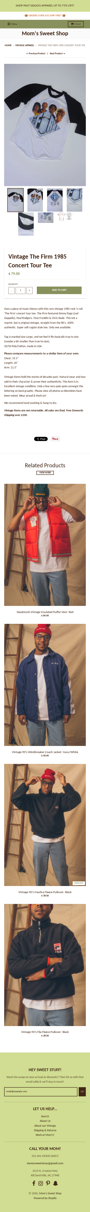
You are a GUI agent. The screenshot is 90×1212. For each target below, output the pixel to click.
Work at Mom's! (45, 1135)
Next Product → (57, 54)
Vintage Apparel (24, 45)
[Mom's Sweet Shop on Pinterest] (48, 1184)
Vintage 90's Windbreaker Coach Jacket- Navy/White (45, 752)
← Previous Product (35, 54)
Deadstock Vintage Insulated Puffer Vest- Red (45, 612)
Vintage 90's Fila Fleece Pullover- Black (45, 1032)
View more (45, 473)
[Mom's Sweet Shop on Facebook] (33, 1184)
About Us (45, 1121)
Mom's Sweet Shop (45, 34)
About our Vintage (45, 1125)
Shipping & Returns (45, 1130)
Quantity (13, 284)
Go (82, 1092)
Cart (78, 24)
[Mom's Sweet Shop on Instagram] (40, 1184)
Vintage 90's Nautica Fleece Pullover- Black (45, 892)
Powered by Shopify (45, 1198)
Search (45, 1116)
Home (8, 45)
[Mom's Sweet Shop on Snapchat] (55, 1184)
